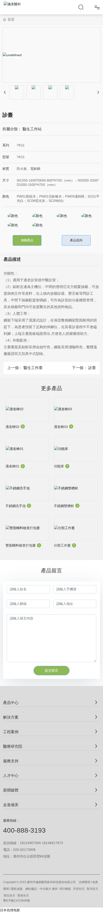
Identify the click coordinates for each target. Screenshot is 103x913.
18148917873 (52, 843)
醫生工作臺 (33, 368)
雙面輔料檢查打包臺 (21, 545)
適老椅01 (13, 466)
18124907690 (30, 843)
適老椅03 (61, 427)
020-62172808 (24, 850)
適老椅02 (13, 427)
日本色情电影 (10, 910)
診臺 (92, 368)
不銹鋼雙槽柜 (64, 506)
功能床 (59, 466)
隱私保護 (17, 889)
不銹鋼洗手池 (16, 506)
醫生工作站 (32, 129)
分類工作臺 (63, 545)
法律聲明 (84, 882)
